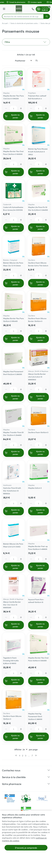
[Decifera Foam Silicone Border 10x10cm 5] (38, 302)
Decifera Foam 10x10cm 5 (38, 432)
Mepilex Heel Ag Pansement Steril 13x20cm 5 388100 (35, 716)
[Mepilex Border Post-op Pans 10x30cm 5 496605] (38, 530)
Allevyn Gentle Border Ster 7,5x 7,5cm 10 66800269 (12, 605)
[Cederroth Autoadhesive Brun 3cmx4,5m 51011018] (13, 190)
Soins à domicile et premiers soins (24, 23)
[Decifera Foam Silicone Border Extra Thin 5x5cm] (38, 246)
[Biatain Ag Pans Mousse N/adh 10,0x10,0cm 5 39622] (38, 135)
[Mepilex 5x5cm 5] (38, 471)
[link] (16, 755)
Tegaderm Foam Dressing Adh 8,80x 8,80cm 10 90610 (11, 660)
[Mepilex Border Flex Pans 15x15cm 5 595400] (13, 302)
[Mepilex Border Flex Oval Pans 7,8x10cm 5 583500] (13, 135)
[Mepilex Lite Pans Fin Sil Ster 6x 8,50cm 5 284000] (38, 190)
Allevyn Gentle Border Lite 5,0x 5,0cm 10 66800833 (37, 377)
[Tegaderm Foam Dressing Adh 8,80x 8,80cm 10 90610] (13, 644)
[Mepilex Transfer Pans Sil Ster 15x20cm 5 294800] (13, 416)
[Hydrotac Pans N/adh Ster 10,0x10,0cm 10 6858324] (13, 471)
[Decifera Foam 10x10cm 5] (38, 416)
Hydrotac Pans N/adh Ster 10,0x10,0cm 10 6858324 (12, 491)
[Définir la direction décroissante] (36, 60)
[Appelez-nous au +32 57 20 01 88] (33, 9)
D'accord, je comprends (26, 847)
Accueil (5, 23)
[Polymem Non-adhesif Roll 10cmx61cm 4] (38, 79)
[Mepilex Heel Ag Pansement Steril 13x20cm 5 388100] (38, 699)
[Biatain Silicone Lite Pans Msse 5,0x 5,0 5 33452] (13, 530)
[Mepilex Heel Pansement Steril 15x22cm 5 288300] (13, 357)
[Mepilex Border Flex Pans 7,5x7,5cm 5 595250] (13, 79)
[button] (26, 42)
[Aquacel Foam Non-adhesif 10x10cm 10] (38, 585)
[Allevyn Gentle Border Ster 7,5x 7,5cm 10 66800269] (13, 585)
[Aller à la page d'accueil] (19, 9)
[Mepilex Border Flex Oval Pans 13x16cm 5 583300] (38, 644)
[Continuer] (35, 755)
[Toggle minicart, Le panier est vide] (38, 9)
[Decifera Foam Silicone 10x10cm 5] (13, 699)
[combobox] (23, 16)
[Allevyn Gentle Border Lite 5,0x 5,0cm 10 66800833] (38, 357)
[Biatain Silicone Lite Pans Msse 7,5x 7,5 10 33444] (13, 246)
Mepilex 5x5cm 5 (35, 488)
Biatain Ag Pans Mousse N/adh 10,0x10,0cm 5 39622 (38, 152)
